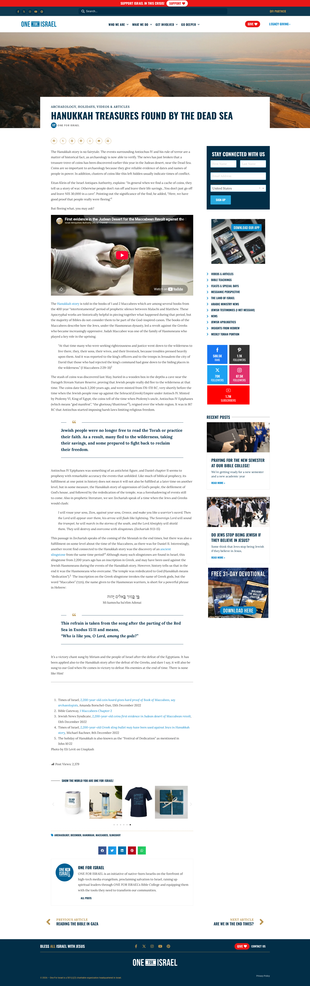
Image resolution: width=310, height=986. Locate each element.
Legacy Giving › (279, 24)
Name (214, 158)
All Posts (86, 898)
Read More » (218, 483)
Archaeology (63, 107)
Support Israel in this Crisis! (143, 3)
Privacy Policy (263, 976)
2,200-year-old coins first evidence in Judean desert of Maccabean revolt (141, 716)
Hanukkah (88, 835)
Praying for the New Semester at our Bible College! (238, 463)
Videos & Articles (113, 107)
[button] (54, 141)
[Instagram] (29, 11)
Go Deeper (188, 24)
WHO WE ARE (117, 24)
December (76, 835)
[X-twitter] (24, 11)
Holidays (86, 107)
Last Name (247, 158)
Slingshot (115, 835)
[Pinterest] (41, 11)
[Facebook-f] (18, 11)
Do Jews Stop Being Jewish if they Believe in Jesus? (236, 537)
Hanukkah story (68, 304)
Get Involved (165, 24)
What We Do (140, 24)
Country (216, 183)
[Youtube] (35, 11)
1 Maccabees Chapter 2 (96, 711)
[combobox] (153, 11)
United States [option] (222, 188)
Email (214, 170)
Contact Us (258, 946)
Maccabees (102, 835)
